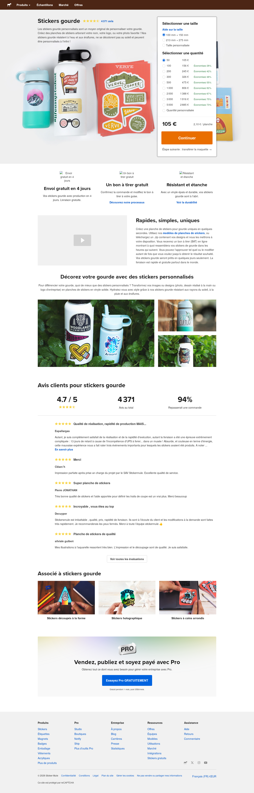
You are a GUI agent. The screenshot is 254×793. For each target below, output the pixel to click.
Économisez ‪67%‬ (202, 93)
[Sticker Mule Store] (185, 762)
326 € (185, 77)
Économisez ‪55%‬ (202, 82)
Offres (78, 5)
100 (169, 65)
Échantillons (45, 5)
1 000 (170, 88)
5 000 (170, 104)
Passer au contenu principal (3, 3)
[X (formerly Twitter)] (192, 762)
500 (169, 82)
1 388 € (184, 93)
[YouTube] (205, 762)
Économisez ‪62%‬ (202, 87)
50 (168, 60)
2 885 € (184, 104)
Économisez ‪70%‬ (202, 99)
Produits (22, 5)
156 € (185, 65)
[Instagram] (198, 762)
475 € (185, 82)
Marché (63, 5)
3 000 (170, 99)
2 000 (170, 93)
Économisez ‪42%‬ (202, 71)
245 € (185, 71)
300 (169, 77)
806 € (185, 88)
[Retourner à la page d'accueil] (9, 5)
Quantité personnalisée (180, 110)
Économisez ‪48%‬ (202, 76)
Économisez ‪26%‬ (202, 65)
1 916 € (184, 99)
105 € (185, 60)
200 (169, 71)
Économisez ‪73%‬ (202, 104)
